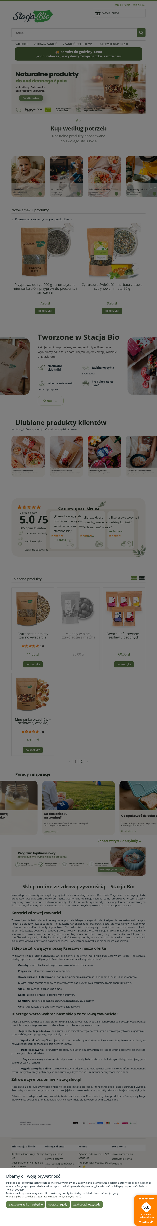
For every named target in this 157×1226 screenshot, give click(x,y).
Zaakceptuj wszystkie (86, 1204)
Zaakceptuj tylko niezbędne (26, 1204)
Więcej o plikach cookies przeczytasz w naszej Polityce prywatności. (44, 1196)
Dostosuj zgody (57, 1204)
